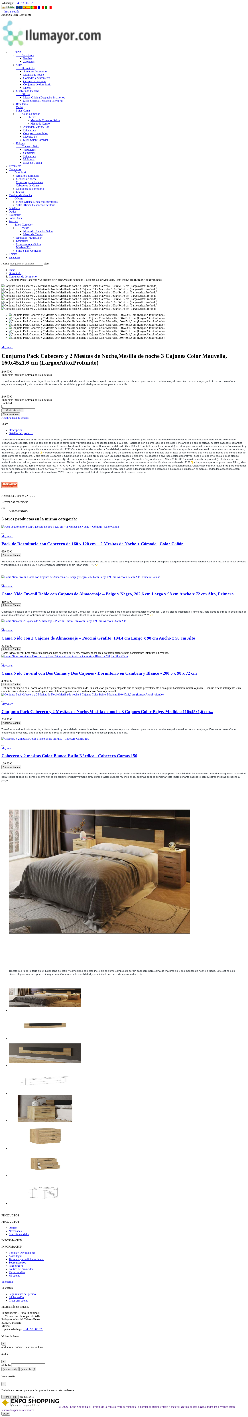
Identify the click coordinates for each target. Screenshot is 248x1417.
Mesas (29, 117)
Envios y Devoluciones (22, 1252)
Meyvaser (7, 347)
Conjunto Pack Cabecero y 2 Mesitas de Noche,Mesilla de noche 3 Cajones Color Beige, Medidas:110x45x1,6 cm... (107, 711)
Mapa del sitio (17, 1272)
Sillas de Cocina (32, 162)
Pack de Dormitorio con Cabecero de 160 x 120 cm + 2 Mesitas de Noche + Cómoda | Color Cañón (92, 543)
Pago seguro (16, 1265)
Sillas (19, 64)
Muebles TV (30, 136)
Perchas (27, 58)
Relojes (20, 143)
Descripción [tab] (16, 430)
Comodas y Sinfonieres (36, 77)
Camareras (29, 152)
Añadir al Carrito (11, 555)
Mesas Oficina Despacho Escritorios (44, 97)
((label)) (6, 1365)
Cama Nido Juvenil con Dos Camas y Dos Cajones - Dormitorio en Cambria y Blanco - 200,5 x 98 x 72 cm (99, 673)
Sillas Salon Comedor (35, 139)
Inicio (15, 51)
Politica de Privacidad (21, 1269)
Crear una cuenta (18, 1300)
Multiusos (28, 159)
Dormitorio (25, 68)
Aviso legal (15, 1256)
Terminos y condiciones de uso (26, 1259)
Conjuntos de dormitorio (37, 84)
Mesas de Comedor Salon (45, 120)
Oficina (23, 94)
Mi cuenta (14, 1275)
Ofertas (13, 1227)
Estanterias (29, 130)
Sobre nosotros (17, 1262)
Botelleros (22, 104)
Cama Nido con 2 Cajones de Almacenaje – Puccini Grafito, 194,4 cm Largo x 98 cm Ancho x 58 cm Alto (98, 638)
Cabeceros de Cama (34, 81)
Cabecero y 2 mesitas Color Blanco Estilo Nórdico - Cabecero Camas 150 (69, 755)
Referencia (8, 495)
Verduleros (29, 149)
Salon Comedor (28, 113)
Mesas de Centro (40, 123)
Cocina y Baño (27, 146)
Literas (27, 87)
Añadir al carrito (12, 410)
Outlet (19, 107)
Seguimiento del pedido (22, 1294)
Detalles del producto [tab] (21, 433)
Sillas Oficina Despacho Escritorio (43, 100)
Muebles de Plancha (27, 90)
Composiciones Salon (35, 133)
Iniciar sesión (16, 1297)
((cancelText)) (10, 1369)
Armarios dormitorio (35, 71)
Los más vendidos (19, 1234)
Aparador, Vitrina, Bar (36, 126)
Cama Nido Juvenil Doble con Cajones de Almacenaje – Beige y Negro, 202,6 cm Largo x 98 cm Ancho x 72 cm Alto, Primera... (119, 594)
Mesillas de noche (33, 74)
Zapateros (28, 61)
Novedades (15, 1231)
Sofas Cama (23, 110)
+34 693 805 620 (24, 3)
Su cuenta (7, 1281)
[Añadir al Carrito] (2, 533)
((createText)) (28, 1369)
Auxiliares (25, 55)
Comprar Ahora (11, 414)
